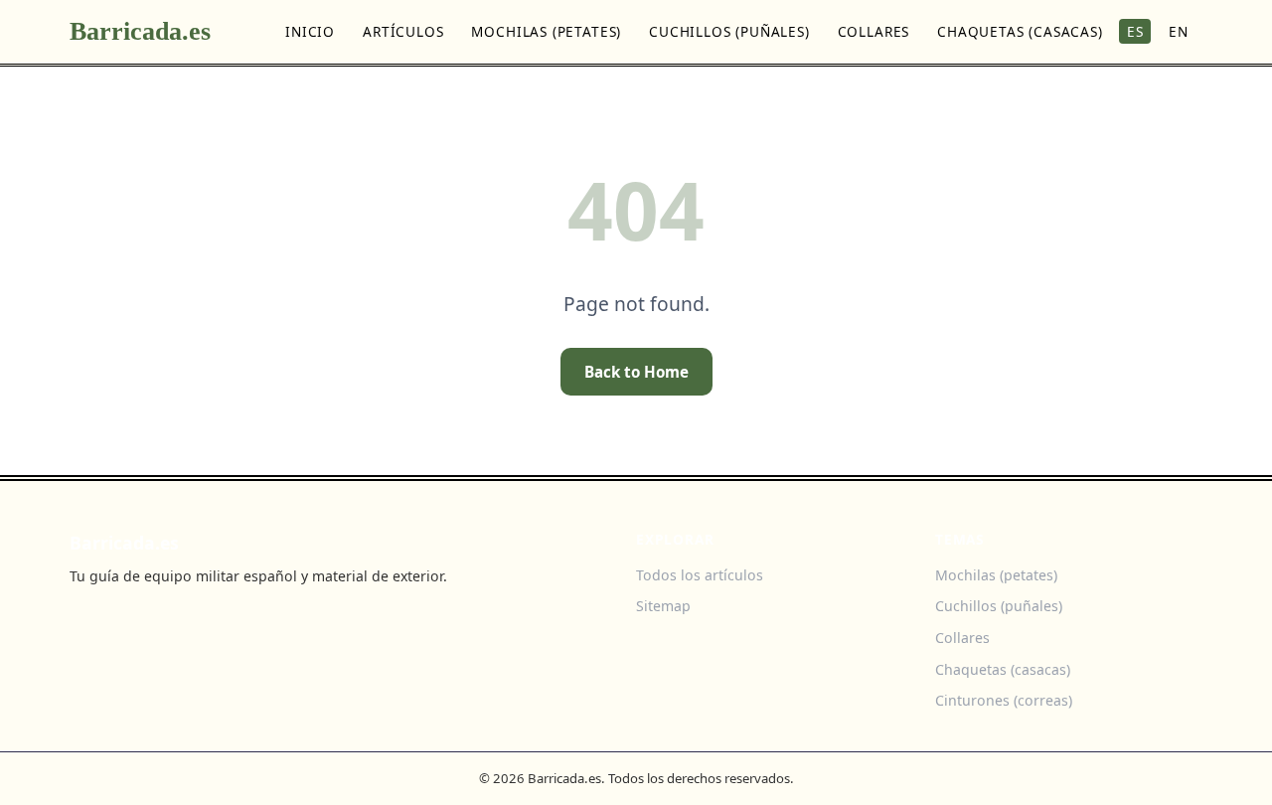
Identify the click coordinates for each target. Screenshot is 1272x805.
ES (1135, 31)
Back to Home (636, 372)
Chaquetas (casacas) (1020, 31)
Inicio (310, 31)
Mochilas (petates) (546, 31)
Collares (874, 31)
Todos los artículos (699, 574)
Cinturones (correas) (1003, 700)
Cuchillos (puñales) (729, 31)
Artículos (403, 31)
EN (1179, 31)
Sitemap (663, 605)
